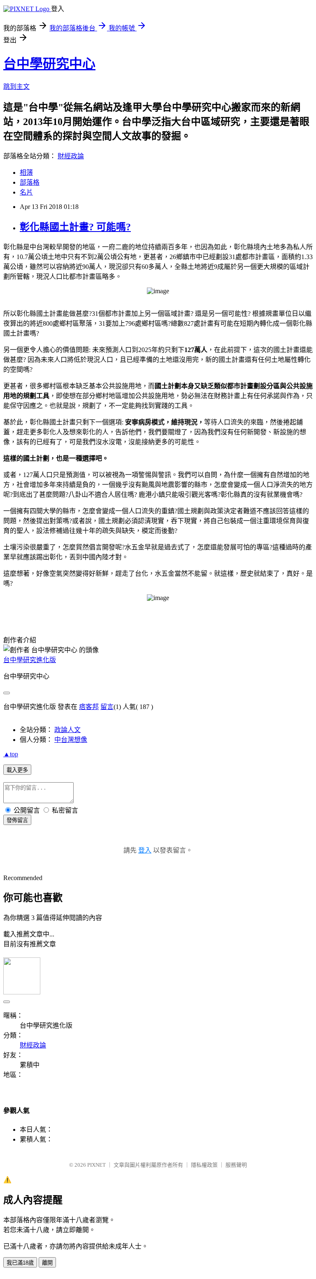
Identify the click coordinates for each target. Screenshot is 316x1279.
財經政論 (71, 156)
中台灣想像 (70, 739)
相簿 (26, 172)
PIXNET (96, 1165)
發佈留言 (17, 820)
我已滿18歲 (20, 1263)
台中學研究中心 (49, 63)
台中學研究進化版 (29, 659)
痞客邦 (89, 706)
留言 (107, 706)
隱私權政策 (204, 1165)
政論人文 (67, 729)
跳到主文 (16, 86)
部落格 (30, 182)
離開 (47, 1263)
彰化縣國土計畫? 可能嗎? (75, 227)
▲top (10, 754)
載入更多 (17, 770)
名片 (26, 192)
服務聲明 (236, 1165)
